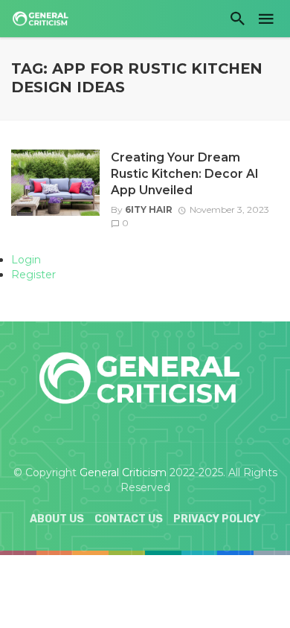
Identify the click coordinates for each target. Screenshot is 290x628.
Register (33, 274)
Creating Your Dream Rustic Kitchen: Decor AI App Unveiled (184, 173)
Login (26, 259)
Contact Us (128, 519)
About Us (57, 519)
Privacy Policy (216, 519)
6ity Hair (149, 209)
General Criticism (123, 472)
